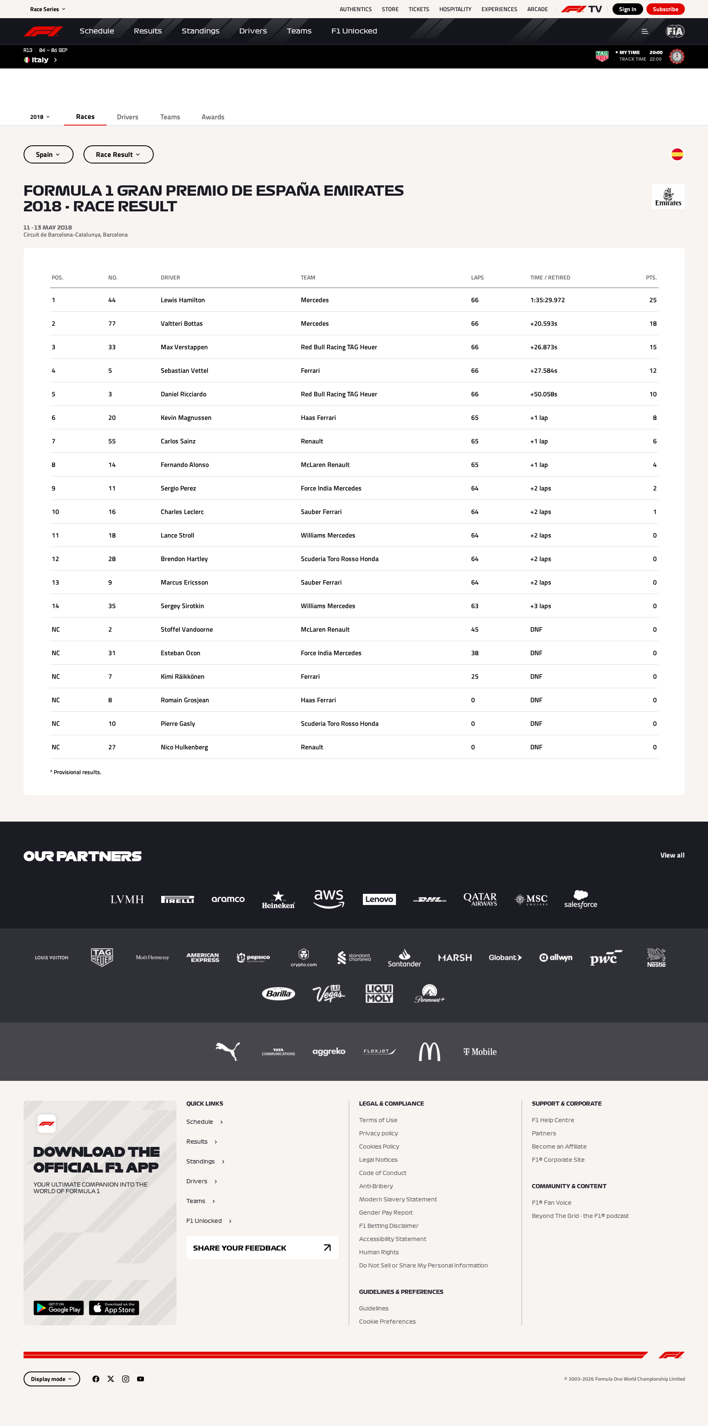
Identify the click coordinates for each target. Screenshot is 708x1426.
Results (148, 31)
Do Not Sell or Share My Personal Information (423, 1265)
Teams (299, 31)
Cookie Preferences (387, 1321)
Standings (200, 31)
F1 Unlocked (354, 31)
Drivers (253, 31)
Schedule (97, 31)
